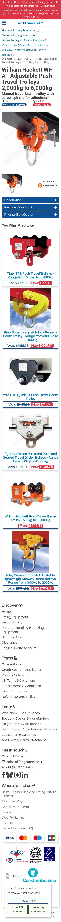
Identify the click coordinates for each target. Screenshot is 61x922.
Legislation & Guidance (19, 734)
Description (13, 200)
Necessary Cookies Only (38, 909)
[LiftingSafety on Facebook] (3, 776)
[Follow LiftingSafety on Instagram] (17, 776)
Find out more (28, 901)
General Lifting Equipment (20, 35)
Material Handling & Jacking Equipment (23, 630)
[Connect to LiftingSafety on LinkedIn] (25, 776)
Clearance (9, 642)
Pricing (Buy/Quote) (18, 214)
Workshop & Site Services (21, 713)
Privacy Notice (13, 675)
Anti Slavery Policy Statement (24, 740)
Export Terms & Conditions (21, 686)
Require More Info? (18, 207)
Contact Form (12, 756)
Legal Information (15, 691)
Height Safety (12, 622)
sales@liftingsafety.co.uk (24, 762)
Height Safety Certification (21, 724)
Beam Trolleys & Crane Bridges (23, 40)
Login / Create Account (19, 648)
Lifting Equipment (25, 30)
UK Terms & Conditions (19, 680)
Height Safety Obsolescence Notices (29, 729)
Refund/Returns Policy (18, 696)
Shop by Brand (13, 637)
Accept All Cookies (17, 909)
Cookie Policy (12, 664)
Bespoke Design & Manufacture (25, 718)
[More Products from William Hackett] (48, 185)
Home (6, 30)
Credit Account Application (22, 669)
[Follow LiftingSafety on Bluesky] (9, 776)
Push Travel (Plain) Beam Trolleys (24, 45)
